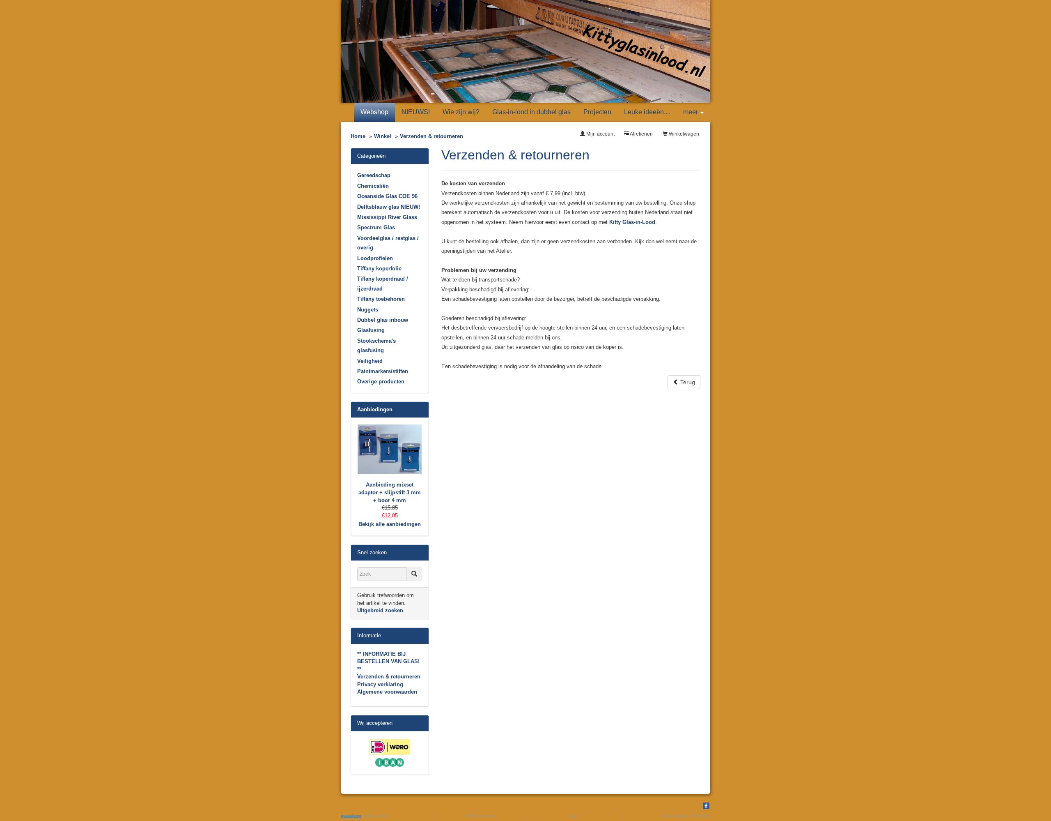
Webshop (374, 111)
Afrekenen (641, 134)
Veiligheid (370, 361)
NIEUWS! (416, 111)
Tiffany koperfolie (379, 268)
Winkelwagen (683, 134)
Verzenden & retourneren (388, 676)
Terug (687, 382)
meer (690, 111)
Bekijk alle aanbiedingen (389, 524)
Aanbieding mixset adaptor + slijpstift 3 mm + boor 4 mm (389, 492)
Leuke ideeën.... (647, 111)
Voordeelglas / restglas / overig (388, 243)
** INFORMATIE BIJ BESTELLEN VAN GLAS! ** (388, 661)
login (573, 816)
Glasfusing (371, 330)
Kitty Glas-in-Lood (632, 222)
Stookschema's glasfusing (376, 345)
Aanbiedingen (374, 409)
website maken (374, 816)
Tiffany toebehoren (381, 299)
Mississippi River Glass (387, 217)
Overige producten (380, 381)
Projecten (597, 111)
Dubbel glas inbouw (382, 320)
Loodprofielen (375, 258)
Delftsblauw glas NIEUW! (388, 207)
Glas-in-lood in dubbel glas (531, 111)
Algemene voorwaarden (387, 692)
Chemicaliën (373, 186)
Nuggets (367, 310)
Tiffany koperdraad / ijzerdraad (382, 283)
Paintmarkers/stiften (382, 371)
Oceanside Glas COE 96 (387, 196)
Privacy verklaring (380, 684)
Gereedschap (373, 175)
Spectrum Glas (376, 227)
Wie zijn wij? (461, 111)
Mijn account (600, 134)
